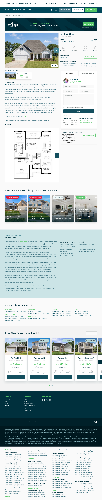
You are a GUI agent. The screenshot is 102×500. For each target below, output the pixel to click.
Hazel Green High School (58, 315)
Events (7, 405)
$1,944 (23, 76)
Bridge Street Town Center (35, 313)
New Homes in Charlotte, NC (37, 494)
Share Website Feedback (36, 422)
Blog (65, 3)
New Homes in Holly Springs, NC (61, 463)
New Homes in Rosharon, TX (83, 474)
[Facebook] (43, 399)
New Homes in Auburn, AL (13, 454)
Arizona (8, 496)
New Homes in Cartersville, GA (37, 467)
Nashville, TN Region (58, 480)
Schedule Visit (78, 10)
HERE (24, 116)
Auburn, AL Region (11, 452)
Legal (65, 115)
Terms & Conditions (20, 422)
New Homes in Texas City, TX (84, 478)
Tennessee (55, 477)
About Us (8, 396)
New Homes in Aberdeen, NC (60, 455)
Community (27, 10)
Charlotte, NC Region (35, 491)
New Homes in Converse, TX (83, 487)
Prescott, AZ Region (34, 450)
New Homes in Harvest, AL (13, 476)
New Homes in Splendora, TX (84, 476)
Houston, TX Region (81, 457)
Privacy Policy (9, 422)
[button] (67, 34)
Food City (31, 311)
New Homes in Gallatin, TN (60, 481)
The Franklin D (16, 358)
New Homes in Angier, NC (59, 457)
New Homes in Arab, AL (12, 465)
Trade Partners (28, 407)
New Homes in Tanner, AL (13, 492)
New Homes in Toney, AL (12, 494)
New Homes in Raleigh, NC (60, 468)
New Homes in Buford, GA (36, 463)
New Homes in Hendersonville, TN (62, 483)
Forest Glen (21, 15)
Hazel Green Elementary (58, 313)
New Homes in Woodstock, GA (37, 480)
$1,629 (86, 364)
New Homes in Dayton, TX (83, 466)
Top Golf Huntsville (11, 316)
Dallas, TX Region (57, 493)
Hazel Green (24, 242)
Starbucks (78, 311)
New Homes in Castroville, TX (84, 483)
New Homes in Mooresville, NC (61, 450)
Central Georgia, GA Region (37, 483)
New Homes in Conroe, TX (83, 463)
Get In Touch (91, 10)
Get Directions (65, 10)
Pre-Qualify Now (88, 135)
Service (83, 3)
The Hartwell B (39, 358)
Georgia (31, 459)
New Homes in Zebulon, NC (60, 474)
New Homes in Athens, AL (13, 467)
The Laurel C (62, 358)
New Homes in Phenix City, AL (14, 460)
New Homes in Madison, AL (13, 482)
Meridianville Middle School (58, 311)
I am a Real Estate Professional (74, 107)
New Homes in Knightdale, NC (61, 465)
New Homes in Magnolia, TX (83, 472)
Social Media (46, 396)
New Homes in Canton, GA (36, 465)
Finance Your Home (25, 3)
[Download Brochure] (56, 10)
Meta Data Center (34, 318)
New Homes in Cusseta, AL (13, 456)
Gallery (36, 3)
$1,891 (67, 34)
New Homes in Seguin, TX (82, 493)
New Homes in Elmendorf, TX (84, 489)
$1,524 (40, 364)
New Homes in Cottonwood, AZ (37, 452)
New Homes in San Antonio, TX (84, 491)
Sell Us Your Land (28, 411)
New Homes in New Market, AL (14, 486)
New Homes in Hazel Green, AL (14, 478)
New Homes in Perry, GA (35, 485)
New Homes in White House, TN (61, 487)
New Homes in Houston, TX (83, 468)
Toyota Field (9, 320)
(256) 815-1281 (75, 82)
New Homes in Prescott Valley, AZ (38, 456)
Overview (8, 10)
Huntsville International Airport (12, 311)
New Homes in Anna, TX (59, 494)
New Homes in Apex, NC (59, 459)
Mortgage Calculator (88, 73)
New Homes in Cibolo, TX (82, 485)
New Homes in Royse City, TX (84, 452)
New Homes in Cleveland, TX (83, 461)
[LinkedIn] (50, 399)
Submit (79, 111)
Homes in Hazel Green (11, 15)
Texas (54, 490)
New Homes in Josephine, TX (84, 450)
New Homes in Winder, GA (36, 478)
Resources (27, 396)
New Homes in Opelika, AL (13, 458)
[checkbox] (64, 107)
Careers (26, 399)
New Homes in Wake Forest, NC (61, 470)
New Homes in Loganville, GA (37, 476)
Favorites (93, 3)
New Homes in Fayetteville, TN (14, 472)
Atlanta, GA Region (34, 461)
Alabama (8, 450)
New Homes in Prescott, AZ (36, 454)
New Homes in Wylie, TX (82, 454)
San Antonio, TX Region (82, 481)
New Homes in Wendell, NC (60, 472)
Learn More (87, 24)
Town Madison (79, 315)
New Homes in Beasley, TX (83, 459)
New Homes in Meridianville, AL (14, 484)
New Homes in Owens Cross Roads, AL (16, 489)
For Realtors (27, 401)
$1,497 (16, 364)
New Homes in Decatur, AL (13, 471)
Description (17, 10)
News (6, 403)
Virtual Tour (90, 56)
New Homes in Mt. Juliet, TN (60, 485)
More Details (16, 377)
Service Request (28, 403)
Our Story (7, 399)
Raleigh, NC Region (58, 453)
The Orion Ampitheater (12, 318)
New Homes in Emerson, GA (37, 471)
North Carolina (33, 488)
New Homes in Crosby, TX (83, 465)
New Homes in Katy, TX (82, 470)
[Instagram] (47, 399)
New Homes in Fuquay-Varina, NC (62, 461)
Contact (72, 3)
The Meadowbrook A (86, 358)
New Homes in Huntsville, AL (13, 480)
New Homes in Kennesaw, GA (37, 474)
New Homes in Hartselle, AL (13, 474)
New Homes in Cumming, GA (37, 469)
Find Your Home (10, 3)
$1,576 (63, 364)
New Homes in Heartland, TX (60, 496)
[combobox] (91, 333)
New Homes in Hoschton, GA (37, 472)
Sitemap (47, 422)
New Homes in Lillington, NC (60, 466)
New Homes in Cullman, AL (13, 469)
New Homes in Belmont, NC (36, 493)
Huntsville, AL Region (11, 463)
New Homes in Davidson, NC (37, 496)
